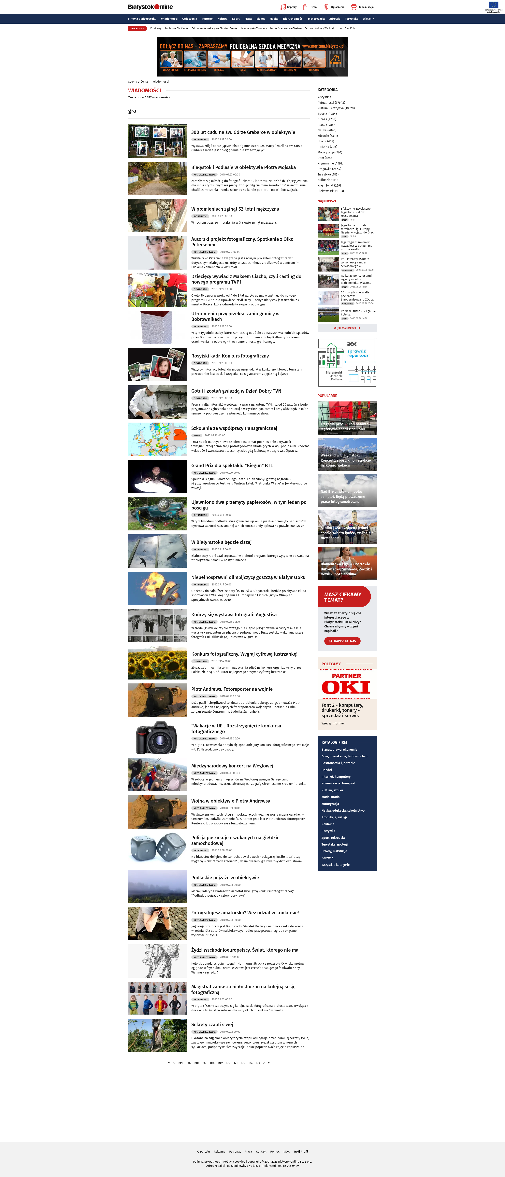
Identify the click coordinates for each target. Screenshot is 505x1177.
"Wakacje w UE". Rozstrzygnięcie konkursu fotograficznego (236, 728)
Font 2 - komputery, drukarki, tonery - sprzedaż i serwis (342, 710)
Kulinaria (324, 180)
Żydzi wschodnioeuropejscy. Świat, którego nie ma (244, 950)
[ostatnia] (268, 1062)
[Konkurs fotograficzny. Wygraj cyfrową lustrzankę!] (157, 663)
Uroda (322, 141)
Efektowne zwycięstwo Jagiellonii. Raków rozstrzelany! (356, 212)
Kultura (222, 19)
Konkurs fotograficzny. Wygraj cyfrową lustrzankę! (244, 654)
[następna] (264, 1062)
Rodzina (323, 147)
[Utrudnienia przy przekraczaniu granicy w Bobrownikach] (157, 327)
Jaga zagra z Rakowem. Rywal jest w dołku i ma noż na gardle (356, 245)
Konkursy (155, 28)
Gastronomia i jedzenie (338, 763)
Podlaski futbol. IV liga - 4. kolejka (358, 312)
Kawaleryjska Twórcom (253, 28)
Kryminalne (326, 163)
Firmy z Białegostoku (142, 19)
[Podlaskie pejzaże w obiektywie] (157, 886)
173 (250, 1063)
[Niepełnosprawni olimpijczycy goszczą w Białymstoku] (157, 588)
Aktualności (200, 139)
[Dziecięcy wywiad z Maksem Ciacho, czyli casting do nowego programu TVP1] (157, 290)
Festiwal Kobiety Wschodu (320, 28)
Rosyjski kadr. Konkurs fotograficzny (230, 356)
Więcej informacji (334, 723)
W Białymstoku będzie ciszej (221, 542)
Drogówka (324, 169)
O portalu (203, 1151)
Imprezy (292, 7)
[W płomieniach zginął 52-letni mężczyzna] (157, 215)
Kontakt (261, 1151)
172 (243, 1063)
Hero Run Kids (347, 28)
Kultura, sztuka (332, 790)
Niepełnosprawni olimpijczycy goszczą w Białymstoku (248, 577)
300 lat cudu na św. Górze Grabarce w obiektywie (243, 132)
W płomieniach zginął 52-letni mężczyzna (235, 209)
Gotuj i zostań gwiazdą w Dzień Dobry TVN (236, 391)
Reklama (328, 824)
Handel (327, 770)
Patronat (235, 1151)
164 (180, 1063)
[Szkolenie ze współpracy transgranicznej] (157, 439)
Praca (248, 19)
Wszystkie (324, 97)
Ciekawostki (200, 289)
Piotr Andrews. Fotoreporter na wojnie (232, 689)
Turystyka (351, 19)
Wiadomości (169, 19)
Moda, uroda (331, 797)
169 (220, 1063)
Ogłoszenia (337, 7)
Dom (321, 158)
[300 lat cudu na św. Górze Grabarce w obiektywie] (157, 141)
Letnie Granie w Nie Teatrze (286, 28)
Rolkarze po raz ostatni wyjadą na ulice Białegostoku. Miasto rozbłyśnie (356, 279)
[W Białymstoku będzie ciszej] (157, 551)
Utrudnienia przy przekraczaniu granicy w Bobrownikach (235, 316)
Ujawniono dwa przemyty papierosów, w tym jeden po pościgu (249, 505)
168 (212, 1063)
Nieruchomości (293, 19)
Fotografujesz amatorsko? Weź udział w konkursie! (245, 913)
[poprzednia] (174, 1062)
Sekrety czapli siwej (212, 1024)
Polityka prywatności (207, 1161)
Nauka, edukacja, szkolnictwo (343, 810)
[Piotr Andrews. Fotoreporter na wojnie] (157, 700)
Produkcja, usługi (334, 817)
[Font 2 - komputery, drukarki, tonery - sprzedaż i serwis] (347, 684)
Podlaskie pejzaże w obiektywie (225, 877)
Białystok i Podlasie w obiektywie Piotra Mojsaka (243, 167)
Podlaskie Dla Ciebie (176, 28)
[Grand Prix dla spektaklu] (157, 476)
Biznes (260, 19)
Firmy (314, 7)
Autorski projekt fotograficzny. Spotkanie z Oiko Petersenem (242, 242)
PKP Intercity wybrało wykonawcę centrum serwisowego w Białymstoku (355, 262)
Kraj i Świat (325, 185)
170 (228, 1063)
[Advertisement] (252, 1102)
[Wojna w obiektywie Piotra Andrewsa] (157, 812)
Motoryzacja (316, 19)
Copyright (254, 1161)
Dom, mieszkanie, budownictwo (344, 756)
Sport (236, 19)
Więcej (367, 19)
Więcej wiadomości (345, 328)
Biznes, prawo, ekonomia (339, 749)
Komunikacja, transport (338, 783)
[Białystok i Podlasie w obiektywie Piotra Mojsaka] (157, 178)
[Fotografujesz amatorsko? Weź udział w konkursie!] (157, 923)
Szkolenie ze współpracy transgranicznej (234, 428)
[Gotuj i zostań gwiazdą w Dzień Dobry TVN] (157, 402)
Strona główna (138, 81)
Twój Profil (301, 1151)
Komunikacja (366, 7)
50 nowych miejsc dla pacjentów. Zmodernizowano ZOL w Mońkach (357, 296)
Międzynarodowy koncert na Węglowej (232, 766)
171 (236, 1063)
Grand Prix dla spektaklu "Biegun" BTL (232, 465)
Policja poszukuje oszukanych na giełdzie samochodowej (235, 840)
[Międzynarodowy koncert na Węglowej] (157, 774)
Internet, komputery (336, 776)
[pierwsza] (169, 1062)
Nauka (274, 19)
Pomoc (275, 1151)
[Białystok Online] (150, 7)
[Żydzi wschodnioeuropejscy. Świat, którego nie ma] (157, 961)
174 (258, 1063)
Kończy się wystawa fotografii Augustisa (234, 614)
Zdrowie (334, 19)
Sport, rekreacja (333, 838)
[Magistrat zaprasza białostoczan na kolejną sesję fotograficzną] (157, 998)
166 (196, 1063)
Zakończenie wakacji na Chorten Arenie (214, 28)
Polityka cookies (234, 1161)
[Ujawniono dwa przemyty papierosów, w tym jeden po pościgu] (157, 513)
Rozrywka (328, 831)
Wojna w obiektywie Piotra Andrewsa (230, 801)
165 (188, 1063)
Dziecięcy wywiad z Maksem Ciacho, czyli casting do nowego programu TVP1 (246, 279)
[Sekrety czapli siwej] (157, 1035)
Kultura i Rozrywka (204, 175)
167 (204, 1063)
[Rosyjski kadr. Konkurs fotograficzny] (157, 364)
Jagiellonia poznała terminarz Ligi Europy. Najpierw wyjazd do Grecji (358, 229)
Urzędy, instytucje (334, 851)
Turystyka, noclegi (335, 844)
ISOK (286, 1151)
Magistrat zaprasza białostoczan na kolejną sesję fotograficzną (243, 989)
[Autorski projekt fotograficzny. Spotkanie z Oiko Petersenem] (157, 253)
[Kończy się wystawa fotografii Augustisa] (157, 625)
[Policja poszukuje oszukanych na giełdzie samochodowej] (157, 849)
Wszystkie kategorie (336, 865)
